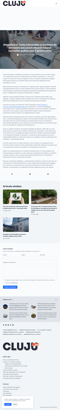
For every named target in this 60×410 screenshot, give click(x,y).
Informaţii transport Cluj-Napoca (12, 334)
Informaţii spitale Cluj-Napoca (32, 334)
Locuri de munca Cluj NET (10, 389)
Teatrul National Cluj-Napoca (11, 387)
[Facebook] (12, 174)
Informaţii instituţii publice (33, 332)
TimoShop (6, 391)
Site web (42, 255)
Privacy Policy (14, 282)
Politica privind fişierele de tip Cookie (16, 366)
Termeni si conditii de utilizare (27, 330)
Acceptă (8, 404)
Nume (5, 255)
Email (23, 255)
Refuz (15, 404)
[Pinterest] (10, 325)
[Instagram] (8, 325)
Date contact (9, 368)
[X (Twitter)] (30, 174)
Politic (41, 54)
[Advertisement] (30, 18)
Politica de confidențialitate (13, 364)
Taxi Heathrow (7, 393)
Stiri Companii (7, 395)
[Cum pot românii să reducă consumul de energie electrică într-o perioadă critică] (16, 197)
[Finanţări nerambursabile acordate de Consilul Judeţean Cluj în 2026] (16, 224)
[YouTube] (13, 325)
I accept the (11, 282)
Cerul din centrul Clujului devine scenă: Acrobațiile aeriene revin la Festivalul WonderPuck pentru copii (19, 315)
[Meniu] (56, 3)
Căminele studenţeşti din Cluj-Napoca (13, 332)
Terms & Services (44, 407)
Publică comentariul (10, 287)
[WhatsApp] (48, 174)
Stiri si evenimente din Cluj (10, 330)
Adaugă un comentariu (9, 262)
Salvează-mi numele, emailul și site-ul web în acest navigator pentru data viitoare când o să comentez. (30, 280)
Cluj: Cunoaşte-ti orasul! (44, 330)
